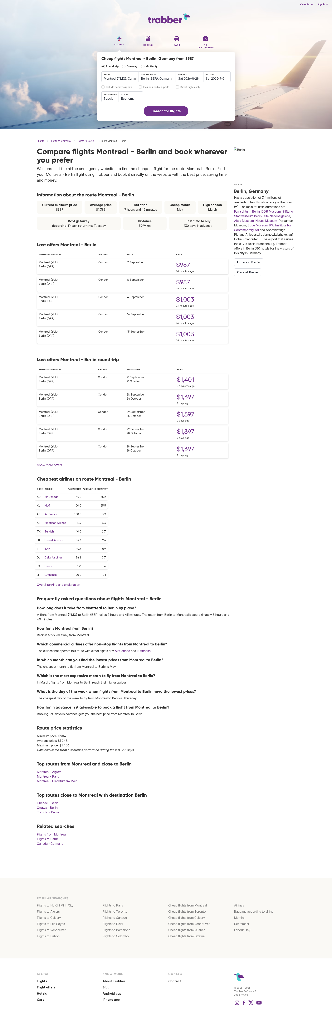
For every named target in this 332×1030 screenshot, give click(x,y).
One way (132, 66)
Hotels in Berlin (248, 262)
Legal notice (241, 994)
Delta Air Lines (53, 557)
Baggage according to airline (253, 911)
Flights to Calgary (49, 918)
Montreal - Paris (48, 776)
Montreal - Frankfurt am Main (57, 781)
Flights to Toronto (115, 911)
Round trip (112, 66)
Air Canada (51, 496)
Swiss (48, 566)
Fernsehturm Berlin (247, 211)
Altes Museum (244, 221)
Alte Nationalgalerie (276, 216)
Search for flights (166, 111)
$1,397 (185, 397)
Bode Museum (257, 225)
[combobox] (120, 76)
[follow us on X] (251, 1005)
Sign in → (322, 4)
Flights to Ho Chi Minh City (55, 905)
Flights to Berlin (47, 839)
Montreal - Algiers (49, 772)
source (238, 184)
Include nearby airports (119, 87)
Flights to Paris (113, 905)
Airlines (239, 905)
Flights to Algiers (48, 911)
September (241, 924)
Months (239, 918)
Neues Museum (266, 221)
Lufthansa (51, 574)
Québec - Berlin (47, 803)
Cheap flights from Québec (186, 930)
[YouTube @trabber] (258, 1005)
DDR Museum (271, 211)
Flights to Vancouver (51, 930)
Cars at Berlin (247, 272)
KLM (47, 505)
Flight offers (46, 987)
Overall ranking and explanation (58, 585)
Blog (106, 987)
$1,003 (185, 299)
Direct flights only (190, 87)
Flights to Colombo (116, 936)
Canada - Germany (50, 844)
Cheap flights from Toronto (187, 911)
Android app (112, 993)
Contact (174, 981)
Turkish (49, 531)
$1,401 (185, 379)
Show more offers (49, 465)
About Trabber (114, 981)
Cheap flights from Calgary (186, 918)
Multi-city (152, 66)
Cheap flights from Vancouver (189, 924)
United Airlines (54, 540)
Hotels (42, 993)
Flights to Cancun (115, 918)
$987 (183, 265)
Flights (42, 981)
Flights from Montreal (51, 834)
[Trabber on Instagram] (237, 1005)
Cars (40, 1000)
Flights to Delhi (113, 924)
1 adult (108, 98)
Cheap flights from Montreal (187, 905)
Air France (51, 514)
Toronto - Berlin (48, 812)
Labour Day (242, 930)
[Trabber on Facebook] (244, 1005)
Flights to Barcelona (116, 930)
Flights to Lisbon (48, 936)
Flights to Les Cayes (51, 924)
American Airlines (55, 522)
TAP (47, 548)
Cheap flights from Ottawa (186, 936)
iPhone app (111, 1000)
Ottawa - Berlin (47, 808)
